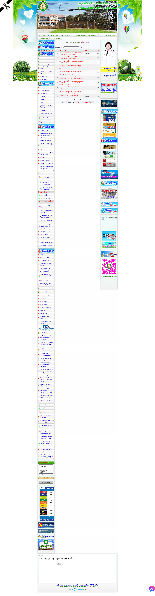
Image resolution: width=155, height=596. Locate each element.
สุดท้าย (91, 102)
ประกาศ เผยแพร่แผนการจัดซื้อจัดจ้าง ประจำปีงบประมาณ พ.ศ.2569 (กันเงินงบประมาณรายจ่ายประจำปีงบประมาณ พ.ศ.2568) (71, 73)
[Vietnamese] (52, 50)
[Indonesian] (48, 50)
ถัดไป (86, 102)
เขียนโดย (87, 50)
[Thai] (38, 50)
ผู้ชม (98, 50)
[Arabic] (40, 50)
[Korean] (51, 50)
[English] (43, 50)
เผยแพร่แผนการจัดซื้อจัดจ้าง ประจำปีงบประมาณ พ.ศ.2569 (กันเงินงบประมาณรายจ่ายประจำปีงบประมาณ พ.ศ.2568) (71, 83)
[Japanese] (49, 50)
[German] (46, 50)
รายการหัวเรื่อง (62, 50)
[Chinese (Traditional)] (41, 50)
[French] (44, 50)
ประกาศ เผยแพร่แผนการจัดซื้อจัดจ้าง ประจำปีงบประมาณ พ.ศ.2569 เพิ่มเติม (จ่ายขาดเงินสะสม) (70, 67)
